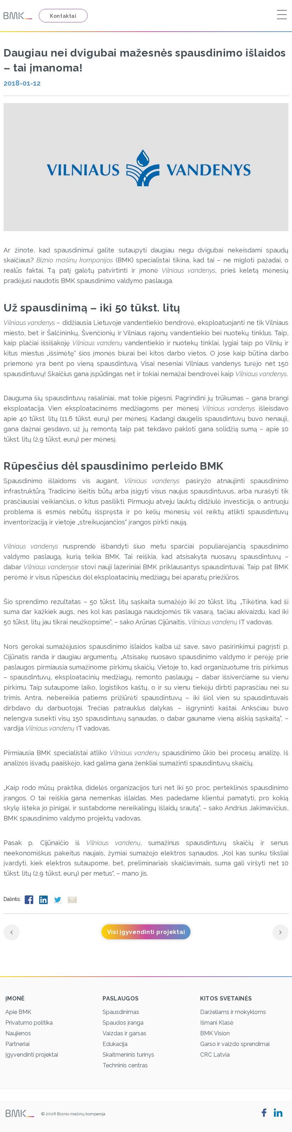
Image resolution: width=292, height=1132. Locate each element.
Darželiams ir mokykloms (233, 1012)
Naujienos (18, 1033)
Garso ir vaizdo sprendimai (235, 1044)
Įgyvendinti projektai (31, 1054)
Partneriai (17, 1044)
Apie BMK (18, 1012)
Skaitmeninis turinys (128, 1054)
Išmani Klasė (216, 1022)
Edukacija (115, 1044)
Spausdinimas (121, 1012)
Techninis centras (125, 1065)
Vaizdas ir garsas (124, 1033)
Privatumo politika (29, 1022)
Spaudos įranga (123, 1022)
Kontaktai (63, 16)
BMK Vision (215, 1033)
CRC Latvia (215, 1054)
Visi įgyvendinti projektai (146, 932)
